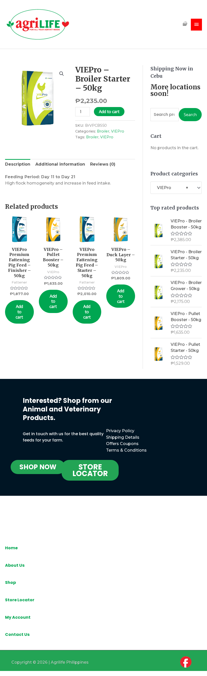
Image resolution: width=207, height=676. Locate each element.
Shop (10, 582)
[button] (38, 467)
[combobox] (176, 187)
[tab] (17, 164)
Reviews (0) (102, 164)
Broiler (103, 131)
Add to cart (109, 111)
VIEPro (117, 131)
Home (11, 548)
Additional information (60, 164)
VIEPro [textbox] (171, 187)
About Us (14, 565)
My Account (18, 617)
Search (190, 114)
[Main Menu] (196, 25)
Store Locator (19, 600)
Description (17, 164)
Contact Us (17, 634)
